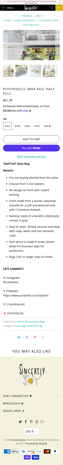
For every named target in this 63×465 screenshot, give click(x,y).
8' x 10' (47, 126)
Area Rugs (20, 326)
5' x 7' (37, 126)
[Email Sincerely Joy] (42, 422)
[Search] (52, 8)
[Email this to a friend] (43, 337)
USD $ (29, 431)
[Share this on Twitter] (18, 337)
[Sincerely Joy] (31, 8)
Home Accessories (27, 321)
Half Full (32, 326)
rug (40, 326)
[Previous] (5, 45)
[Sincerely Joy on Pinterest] (31, 422)
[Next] (57, 45)
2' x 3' (7, 126)
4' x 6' (27, 126)
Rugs (42, 321)
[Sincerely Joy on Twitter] (20, 422)
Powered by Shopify (36, 443)
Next (39, 15)
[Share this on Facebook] (27, 337)
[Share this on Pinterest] (35, 337)
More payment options (31, 156)
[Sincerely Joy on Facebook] (26, 422)
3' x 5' (17, 126)
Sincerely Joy (18, 439)
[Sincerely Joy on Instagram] (37, 422)
